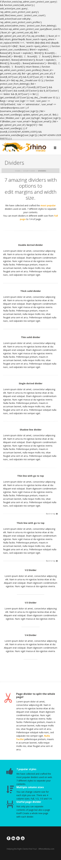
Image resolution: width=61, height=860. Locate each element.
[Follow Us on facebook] (8, 838)
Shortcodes (29, 171)
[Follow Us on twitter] (18, 838)
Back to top (50, 514)
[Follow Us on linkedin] (13, 838)
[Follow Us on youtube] (23, 838)
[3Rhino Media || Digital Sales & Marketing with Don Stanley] (24, 147)
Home (17, 171)
